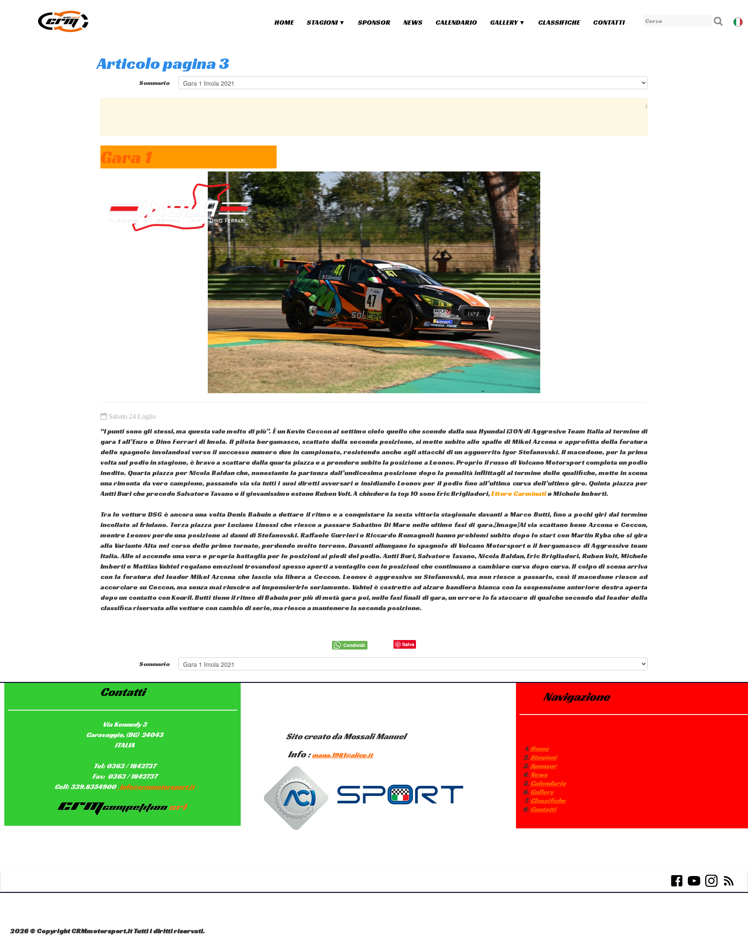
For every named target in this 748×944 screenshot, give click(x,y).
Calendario (456, 22)
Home (284, 22)
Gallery (507, 22)
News (412, 22)
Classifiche (559, 22)
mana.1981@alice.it (342, 755)
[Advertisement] (372, 116)
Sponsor (374, 22)
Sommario (154, 83)
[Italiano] (739, 21)
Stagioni (326, 22)
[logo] (63, 21)
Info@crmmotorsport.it (157, 786)
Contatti (609, 22)
